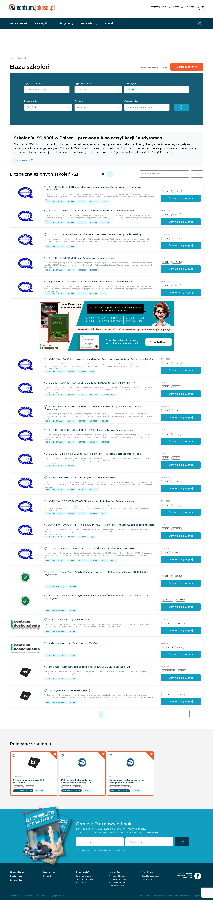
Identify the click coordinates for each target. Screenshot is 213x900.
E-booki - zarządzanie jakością (179, 896)
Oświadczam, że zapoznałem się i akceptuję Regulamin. (103, 850)
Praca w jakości (158, 896)
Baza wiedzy (89, 23)
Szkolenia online (83, 882)
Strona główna (17, 872)
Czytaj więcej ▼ (23, 160)
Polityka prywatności (56, 896)
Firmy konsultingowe (118, 879)
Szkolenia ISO (144, 896)
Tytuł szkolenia (33, 83)
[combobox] (97, 89)
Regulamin (41, 896)
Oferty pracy (65, 23)
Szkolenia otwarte (83, 876)
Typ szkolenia (82, 83)
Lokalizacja (30, 101)
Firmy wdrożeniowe (117, 882)
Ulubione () (189, 7)
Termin (78, 101)
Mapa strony (198, 896)
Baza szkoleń (18, 23)
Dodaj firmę (155, 7)
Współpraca (49, 872)
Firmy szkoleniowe (117, 886)
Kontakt (110, 23)
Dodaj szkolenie (172, 7)
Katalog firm (42, 23)
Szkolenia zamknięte (85, 879)
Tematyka (130, 83)
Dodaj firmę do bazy (150, 876)
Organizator (131, 101)
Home (12, 58)
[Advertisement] (114, 9)
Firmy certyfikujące (117, 876)
